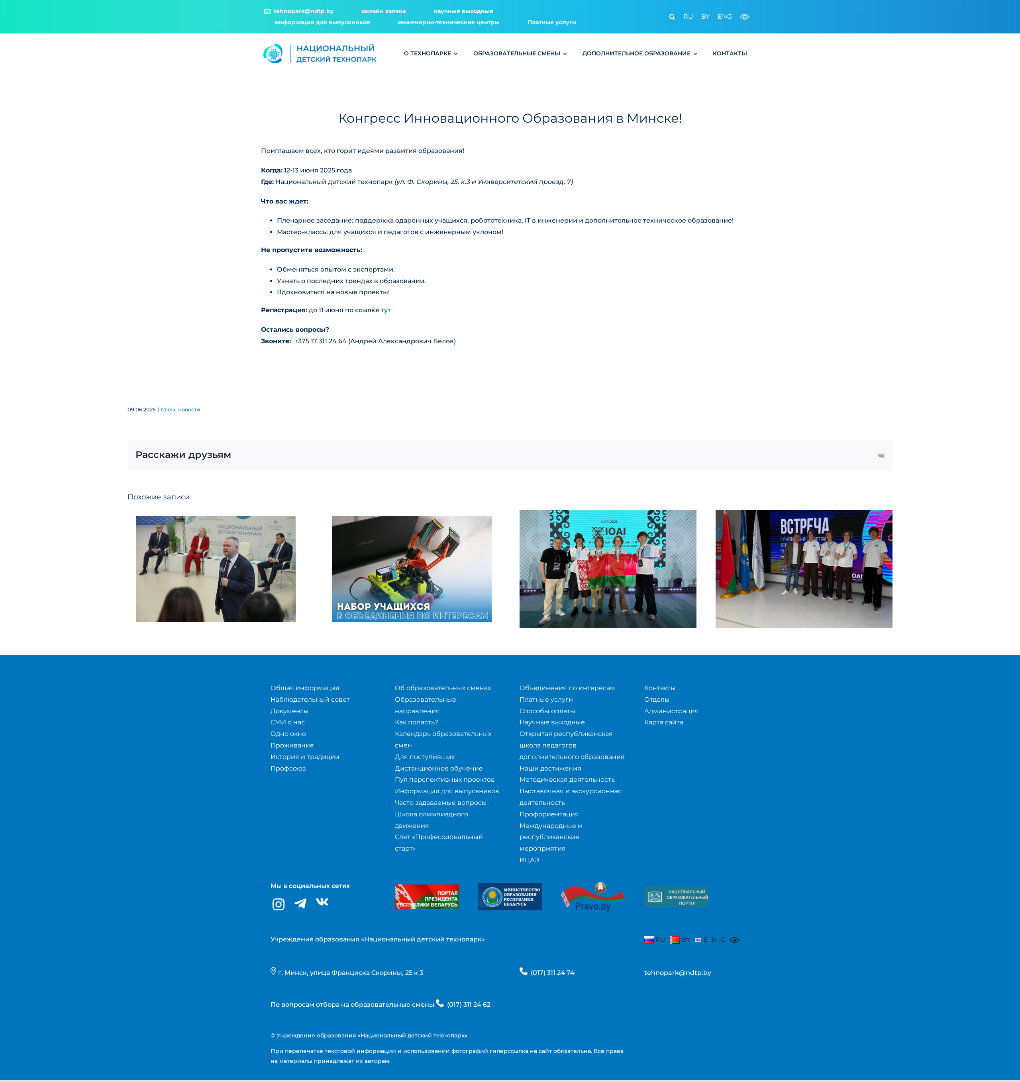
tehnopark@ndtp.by (677, 972)
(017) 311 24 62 (468, 1004)
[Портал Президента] (427, 887)
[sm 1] (510, 886)
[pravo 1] (593, 877)
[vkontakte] (322, 902)
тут (386, 310)
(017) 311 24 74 (553, 972)
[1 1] (676, 889)
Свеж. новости (180, 409)
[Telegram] (300, 903)
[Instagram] (278, 904)
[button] (668, 16)
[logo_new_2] (320, 44)
